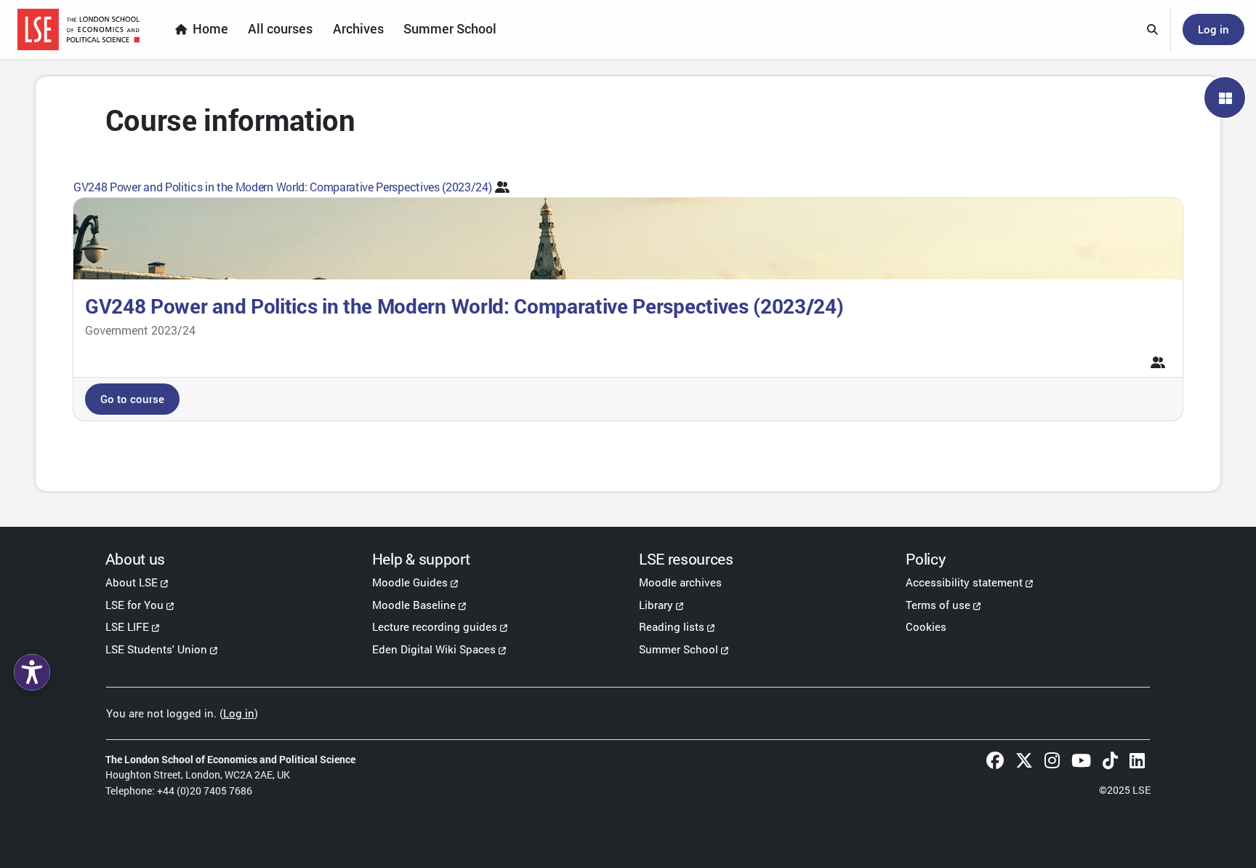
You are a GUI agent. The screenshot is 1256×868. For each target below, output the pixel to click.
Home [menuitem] (210, 28)
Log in (1213, 29)
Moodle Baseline (414, 604)
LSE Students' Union (156, 649)
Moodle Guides (410, 582)
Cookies (926, 626)
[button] (1152, 29)
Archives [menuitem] (358, 28)
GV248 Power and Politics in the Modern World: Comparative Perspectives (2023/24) (282, 186)
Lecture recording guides (434, 626)
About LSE (131, 582)
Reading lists (671, 626)
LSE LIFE (127, 626)
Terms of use (938, 604)
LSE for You (134, 604)
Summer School (678, 649)
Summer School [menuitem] (449, 28)
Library (656, 604)
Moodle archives (680, 582)
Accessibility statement (964, 582)
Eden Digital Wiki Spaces (434, 649)
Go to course (132, 398)
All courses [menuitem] (280, 28)
